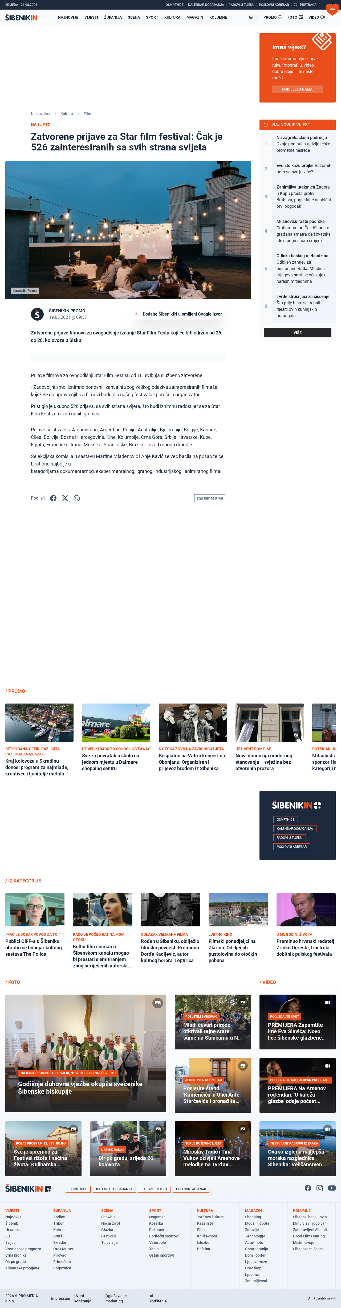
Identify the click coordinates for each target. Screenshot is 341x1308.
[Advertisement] (297, 599)
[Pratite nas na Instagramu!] (319, 1188)
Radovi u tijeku (289, 838)
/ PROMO (15, 691)
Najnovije (68, 17)
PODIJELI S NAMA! (298, 89)
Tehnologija (255, 1236)
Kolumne (218, 17)
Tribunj (59, 1223)
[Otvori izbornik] (332, 9)
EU (7, 1236)
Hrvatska (13, 1230)
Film (87, 114)
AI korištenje (158, 1298)
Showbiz (108, 1217)
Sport (152, 17)
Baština (203, 1249)
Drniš (57, 1236)
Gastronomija (256, 1249)
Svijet (10, 1242)
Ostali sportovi (161, 1255)
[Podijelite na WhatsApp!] (77, 498)
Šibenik (11, 1223)
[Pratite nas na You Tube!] (332, 1188)
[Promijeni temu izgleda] (252, 17)
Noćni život (110, 1223)
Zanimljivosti (256, 1281)
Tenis (154, 1249)
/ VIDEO (267, 982)
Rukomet (156, 1230)
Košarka (156, 1223)
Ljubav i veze (256, 1262)
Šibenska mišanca (308, 1249)
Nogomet (157, 1217)
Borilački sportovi (164, 1236)
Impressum (60, 1298)
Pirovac (59, 1255)
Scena (134, 17)
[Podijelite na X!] (65, 498)
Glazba (107, 1230)
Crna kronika (16, 1255)
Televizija (109, 1242)
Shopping (253, 1217)
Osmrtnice (285, 819)
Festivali (108, 1236)
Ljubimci (252, 1274)
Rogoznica (62, 1268)
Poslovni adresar (292, 847)
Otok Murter (63, 1249)
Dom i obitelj (255, 1255)
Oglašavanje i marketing (117, 1298)
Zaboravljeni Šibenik (310, 1230)
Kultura (172, 17)
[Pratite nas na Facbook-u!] (308, 1188)
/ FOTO (12, 982)
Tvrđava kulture (210, 1217)
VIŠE (298, 332)
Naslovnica (40, 114)
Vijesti (91, 17)
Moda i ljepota (257, 1223)
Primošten (62, 1262)
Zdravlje (252, 1230)
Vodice (59, 1217)
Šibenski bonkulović (310, 1217)
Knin (57, 1230)
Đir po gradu (15, 1262)
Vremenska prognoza (23, 1249)
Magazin (194, 17)
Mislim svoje (303, 1242)
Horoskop (253, 1268)
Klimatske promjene (22, 1268)
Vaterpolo (157, 1242)
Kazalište (205, 1223)
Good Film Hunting (309, 1236)
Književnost (207, 1236)
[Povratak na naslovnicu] (21, 17)
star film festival (210, 498)
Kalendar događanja (295, 829)
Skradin (59, 1242)
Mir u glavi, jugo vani (310, 1223)
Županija (113, 17)
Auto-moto (254, 1242)
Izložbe (203, 1242)
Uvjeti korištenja (82, 1298)
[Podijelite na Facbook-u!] (53, 498)
